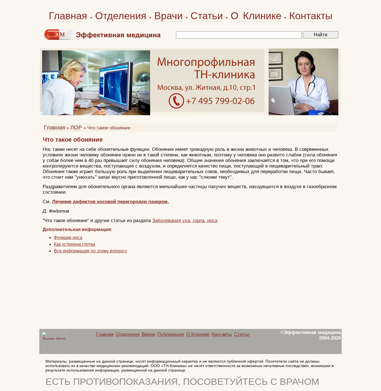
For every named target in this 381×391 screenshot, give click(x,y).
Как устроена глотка (74, 244)
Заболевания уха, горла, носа (184, 220)
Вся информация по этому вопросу (90, 251)
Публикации (170, 334)
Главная (68, 15)
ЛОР (76, 127)
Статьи (207, 15)
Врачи (168, 15)
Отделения (120, 15)
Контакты (310, 15)
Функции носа (68, 237)
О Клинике (256, 15)
